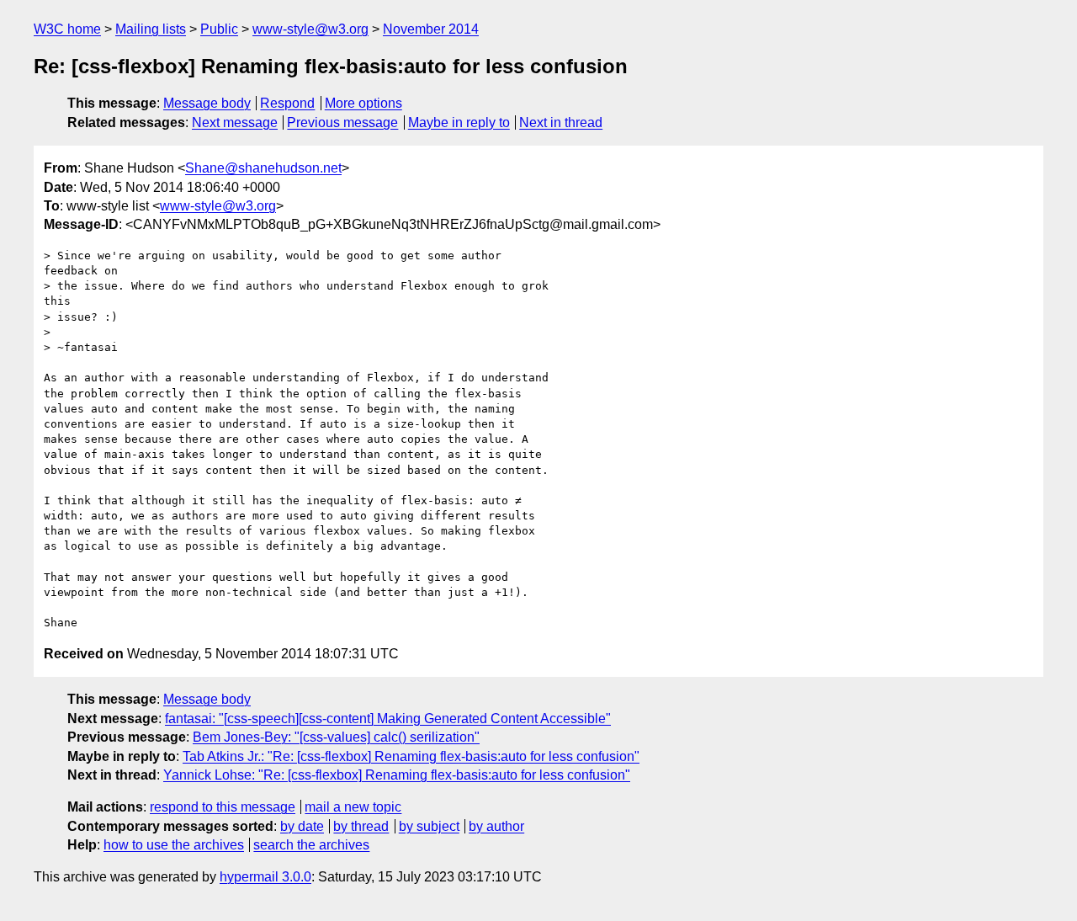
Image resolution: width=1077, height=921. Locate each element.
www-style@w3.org (310, 29)
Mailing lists (150, 29)
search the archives (311, 845)
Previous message (342, 122)
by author (496, 826)
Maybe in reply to (459, 122)
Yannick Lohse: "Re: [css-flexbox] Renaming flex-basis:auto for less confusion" (396, 775)
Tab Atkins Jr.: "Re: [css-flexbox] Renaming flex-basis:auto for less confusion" (411, 756)
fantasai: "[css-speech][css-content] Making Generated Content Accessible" (388, 718)
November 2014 (431, 29)
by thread (361, 826)
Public (219, 29)
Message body (207, 103)
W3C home (67, 29)
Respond (287, 103)
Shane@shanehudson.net (263, 168)
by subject (429, 826)
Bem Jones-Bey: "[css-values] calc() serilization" (336, 737)
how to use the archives (173, 845)
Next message (235, 122)
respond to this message (222, 807)
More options (363, 103)
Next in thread (560, 122)
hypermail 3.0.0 (265, 877)
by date (302, 826)
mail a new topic (353, 807)
